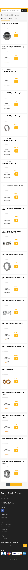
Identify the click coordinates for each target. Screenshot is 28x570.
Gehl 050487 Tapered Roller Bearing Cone (13, 347)
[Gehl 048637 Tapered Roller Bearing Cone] (7, 312)
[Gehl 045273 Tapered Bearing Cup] (7, 266)
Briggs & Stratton (5, 536)
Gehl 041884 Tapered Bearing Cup (12, 93)
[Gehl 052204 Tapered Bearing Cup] (7, 451)
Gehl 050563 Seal (7, 369)
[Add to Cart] (16, 35)
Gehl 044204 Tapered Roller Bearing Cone (13, 208)
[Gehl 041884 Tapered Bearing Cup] (7, 105)
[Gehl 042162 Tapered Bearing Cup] (7, 128)
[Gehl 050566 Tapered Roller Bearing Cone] (7, 405)
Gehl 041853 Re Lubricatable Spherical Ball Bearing (11, 70)
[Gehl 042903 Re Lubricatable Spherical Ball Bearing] (7, 151)
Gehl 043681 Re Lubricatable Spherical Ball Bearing (11, 162)
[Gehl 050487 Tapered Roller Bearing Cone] (7, 358)
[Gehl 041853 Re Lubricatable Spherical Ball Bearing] (7, 82)
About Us (3, 520)
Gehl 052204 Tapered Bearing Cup (12, 438)
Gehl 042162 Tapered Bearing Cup (12, 116)
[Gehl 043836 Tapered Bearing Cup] (7, 197)
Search (24, 10)
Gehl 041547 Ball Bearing (10, 24)
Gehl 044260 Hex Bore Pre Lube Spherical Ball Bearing (11, 232)
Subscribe (25, 545)
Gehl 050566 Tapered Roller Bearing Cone (13, 393)
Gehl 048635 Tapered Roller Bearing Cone (13, 278)
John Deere (4, 538)
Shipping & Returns (6, 524)
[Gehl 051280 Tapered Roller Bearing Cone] (7, 428)
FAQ (2, 522)
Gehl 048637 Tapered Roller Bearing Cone (13, 301)
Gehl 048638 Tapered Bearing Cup (12, 323)
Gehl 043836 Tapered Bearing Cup (12, 185)
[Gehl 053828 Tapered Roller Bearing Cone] (7, 474)
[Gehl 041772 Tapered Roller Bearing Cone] (7, 59)
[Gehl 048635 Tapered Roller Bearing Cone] (7, 289)
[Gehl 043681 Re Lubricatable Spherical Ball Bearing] (7, 174)
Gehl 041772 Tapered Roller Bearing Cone (13, 47)
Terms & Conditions (6, 527)
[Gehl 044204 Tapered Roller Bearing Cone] (7, 220)
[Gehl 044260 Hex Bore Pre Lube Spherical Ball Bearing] (7, 243)
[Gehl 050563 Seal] (7, 381)
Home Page (4, 517)
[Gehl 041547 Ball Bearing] (7, 36)
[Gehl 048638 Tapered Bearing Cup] (7, 335)
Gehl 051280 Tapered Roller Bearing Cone (13, 416)
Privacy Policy (4, 529)
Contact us (4, 531)
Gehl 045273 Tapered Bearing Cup (12, 254)
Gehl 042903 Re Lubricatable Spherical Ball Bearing (11, 139)
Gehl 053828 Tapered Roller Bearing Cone (13, 462)
